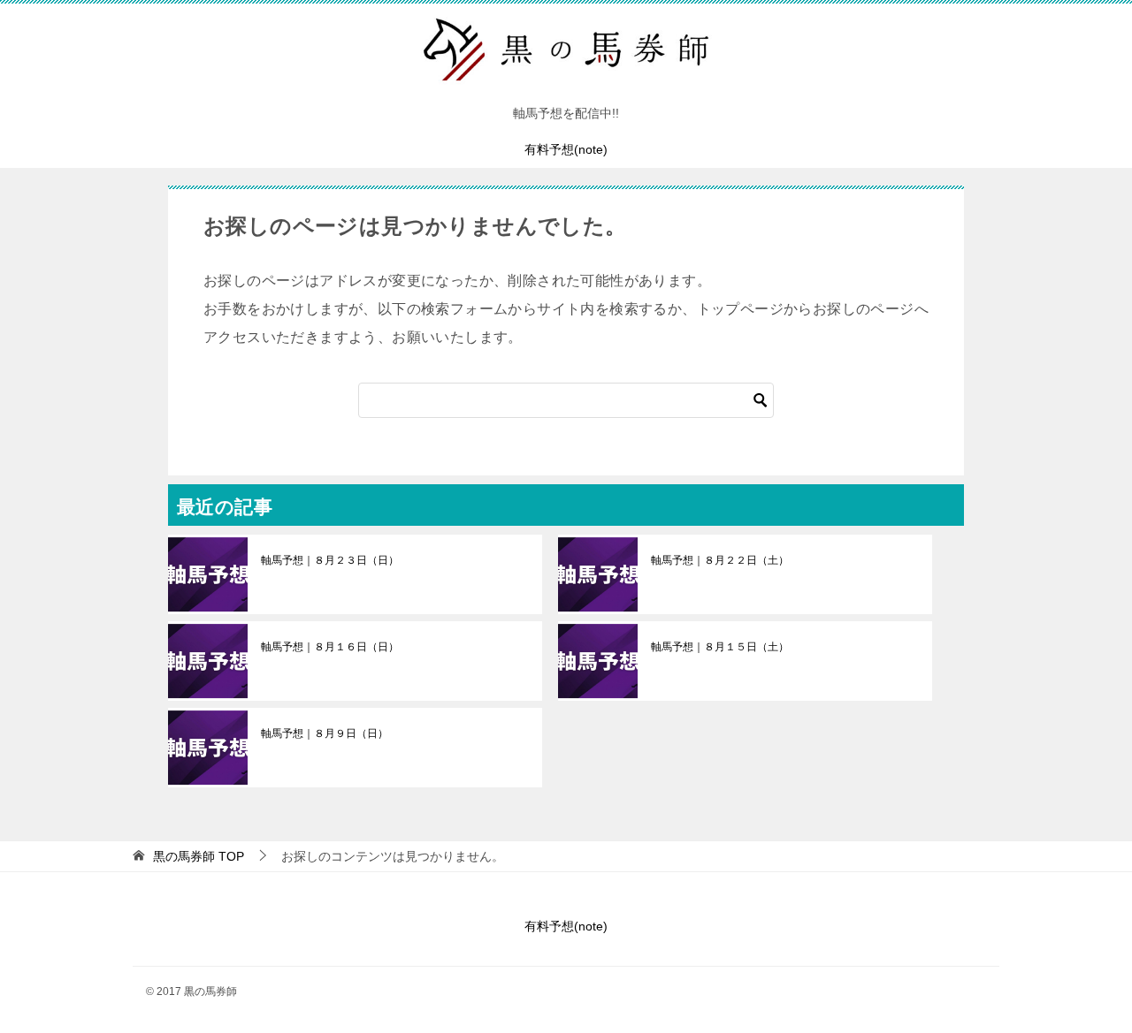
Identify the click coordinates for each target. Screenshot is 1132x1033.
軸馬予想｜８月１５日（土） (720, 647)
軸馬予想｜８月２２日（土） (720, 560)
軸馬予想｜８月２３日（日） (330, 560)
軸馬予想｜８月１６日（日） (330, 647)
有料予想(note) (566, 149)
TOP (198, 856)
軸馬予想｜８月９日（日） (324, 733)
